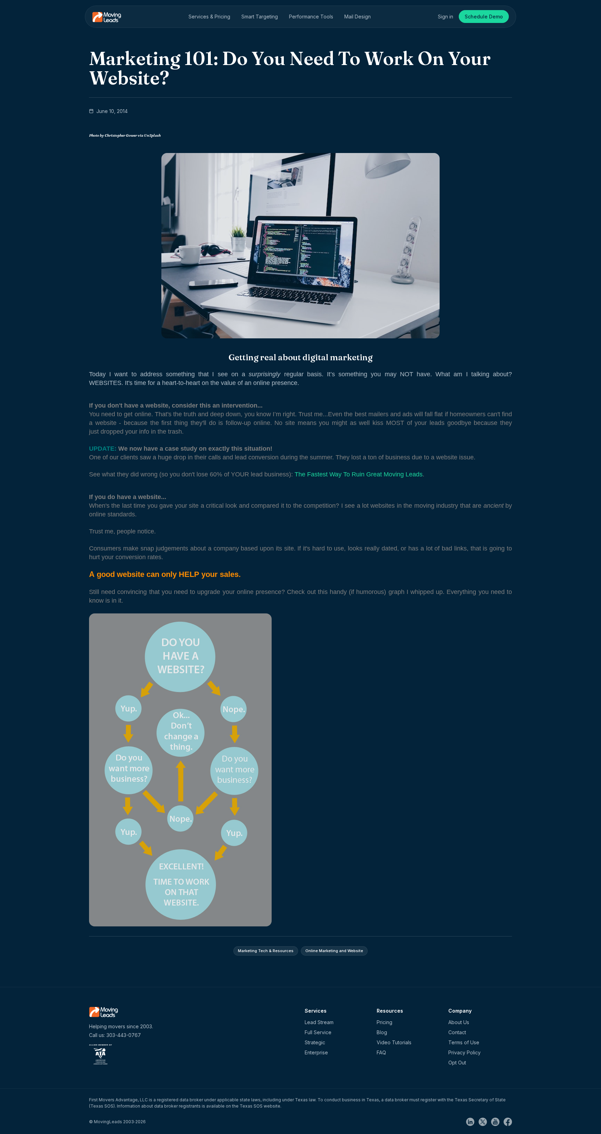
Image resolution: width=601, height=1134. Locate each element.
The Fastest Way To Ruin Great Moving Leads (359, 474)
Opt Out (457, 1062)
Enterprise (316, 1052)
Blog (382, 1032)
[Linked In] (472, 1121)
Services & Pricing (209, 16)
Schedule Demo (484, 16)
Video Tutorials (394, 1042)
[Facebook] (508, 1121)
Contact (457, 1032)
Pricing (384, 1022)
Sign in (445, 16)
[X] (485, 1121)
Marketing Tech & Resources (266, 950)
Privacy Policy (464, 1052)
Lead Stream (319, 1022)
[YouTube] (497, 1121)
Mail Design (357, 16)
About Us (458, 1022)
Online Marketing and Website (334, 950)
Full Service (318, 1032)
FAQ (381, 1052)
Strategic (315, 1042)
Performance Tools (311, 16)
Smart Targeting (259, 16)
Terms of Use (463, 1042)
